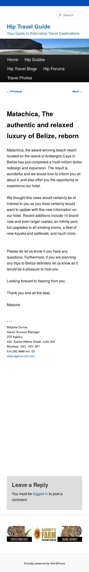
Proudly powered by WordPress (44, 563)
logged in (40, 493)
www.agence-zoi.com (21, 356)
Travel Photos (19, 78)
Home (12, 59)
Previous (14, 91)
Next (77, 91)
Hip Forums (54, 68)
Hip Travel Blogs (22, 68)
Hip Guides (35, 59)
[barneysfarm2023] (44, 541)
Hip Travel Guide (28, 26)
